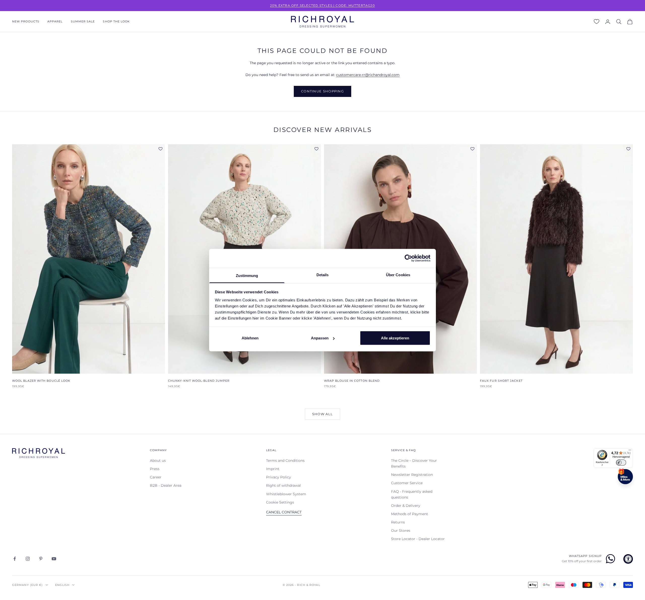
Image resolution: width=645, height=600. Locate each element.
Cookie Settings (280, 502)
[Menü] (630, 451)
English (62, 585)
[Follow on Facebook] (14, 558)
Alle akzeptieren (395, 338)
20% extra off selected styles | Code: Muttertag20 (322, 5)
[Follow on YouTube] (53, 558)
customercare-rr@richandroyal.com (368, 75)
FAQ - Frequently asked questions (411, 494)
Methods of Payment (409, 514)
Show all (322, 414)
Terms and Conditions (285, 460)
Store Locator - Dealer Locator (418, 539)
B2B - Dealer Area (165, 485)
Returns (398, 522)
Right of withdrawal (283, 485)
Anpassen (320, 338)
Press (154, 469)
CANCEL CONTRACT (284, 512)
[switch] (621, 463)
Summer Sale (83, 21)
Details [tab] (322, 274)
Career (156, 477)
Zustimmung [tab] (247, 275)
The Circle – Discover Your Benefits (414, 463)
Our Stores (400, 530)
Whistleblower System (286, 494)
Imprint (272, 469)
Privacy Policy (278, 477)
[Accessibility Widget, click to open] (628, 559)
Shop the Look (116, 21)
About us (158, 460)
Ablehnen (250, 338)
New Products (25, 21)
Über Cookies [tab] (398, 274)
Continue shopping (322, 91)
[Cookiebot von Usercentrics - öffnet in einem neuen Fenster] (408, 258)
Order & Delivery (405, 505)
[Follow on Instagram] (27, 558)
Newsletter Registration (412, 474)
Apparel (55, 21)
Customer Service (407, 483)
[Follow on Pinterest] (40, 558)
